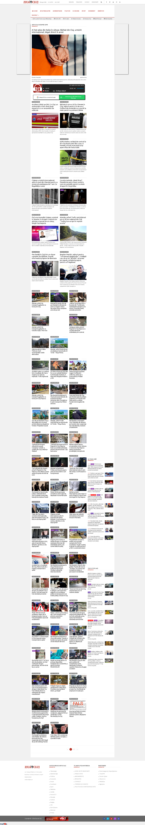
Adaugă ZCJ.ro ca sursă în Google (47, 97)
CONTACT (78, 781)
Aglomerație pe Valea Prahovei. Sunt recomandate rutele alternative (38, 351)
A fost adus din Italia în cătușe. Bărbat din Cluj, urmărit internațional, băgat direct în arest (57, 31)
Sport (84, 11)
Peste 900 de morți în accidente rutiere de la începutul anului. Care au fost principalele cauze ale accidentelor (40, 616)
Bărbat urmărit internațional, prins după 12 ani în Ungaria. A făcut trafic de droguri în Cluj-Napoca (77, 494)
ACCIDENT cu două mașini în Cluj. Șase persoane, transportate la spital (40, 638)
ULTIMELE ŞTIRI (45, 11)
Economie (76, 11)
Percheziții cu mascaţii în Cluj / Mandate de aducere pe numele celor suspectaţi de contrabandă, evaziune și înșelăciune (77, 424)
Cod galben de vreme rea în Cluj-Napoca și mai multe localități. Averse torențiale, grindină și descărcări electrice (95, 497)
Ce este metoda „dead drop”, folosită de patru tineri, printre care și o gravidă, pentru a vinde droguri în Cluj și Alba (72, 183)
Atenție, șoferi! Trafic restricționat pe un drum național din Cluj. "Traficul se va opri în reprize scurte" (73, 220)
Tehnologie (53, 771)
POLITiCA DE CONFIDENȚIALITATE (85, 786)
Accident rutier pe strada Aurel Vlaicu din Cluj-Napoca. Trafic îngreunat (95, 490)
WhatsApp (95, 2)
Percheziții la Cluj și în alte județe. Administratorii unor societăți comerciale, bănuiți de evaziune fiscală (40, 494)
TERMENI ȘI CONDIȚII (81, 784)
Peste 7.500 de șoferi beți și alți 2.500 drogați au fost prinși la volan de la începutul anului (59, 615)
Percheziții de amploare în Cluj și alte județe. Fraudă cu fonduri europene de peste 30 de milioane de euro (59, 639)
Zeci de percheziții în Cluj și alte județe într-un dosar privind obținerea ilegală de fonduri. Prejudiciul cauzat (40, 423)
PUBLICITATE (79, 773)
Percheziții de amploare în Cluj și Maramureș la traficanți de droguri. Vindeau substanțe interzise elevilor (58, 568)
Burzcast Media (78, 822)
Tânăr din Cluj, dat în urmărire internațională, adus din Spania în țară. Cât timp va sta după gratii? (40, 516)
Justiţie (52, 792)
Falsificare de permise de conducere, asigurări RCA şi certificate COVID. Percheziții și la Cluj (58, 713)
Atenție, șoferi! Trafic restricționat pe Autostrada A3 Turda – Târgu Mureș (59, 422)
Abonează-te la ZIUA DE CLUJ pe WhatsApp (73, 97)
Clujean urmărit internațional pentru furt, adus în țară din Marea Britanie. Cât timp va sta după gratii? (39, 543)
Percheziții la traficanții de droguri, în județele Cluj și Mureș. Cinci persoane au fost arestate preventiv (40, 591)
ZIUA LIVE (58, 18)
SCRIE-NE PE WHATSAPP (82, 771)
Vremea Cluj (87, 18)
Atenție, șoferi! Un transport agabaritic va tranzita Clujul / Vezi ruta (39, 328)
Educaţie (52, 797)
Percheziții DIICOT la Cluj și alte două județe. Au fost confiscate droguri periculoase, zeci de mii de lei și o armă (40, 663)
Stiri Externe (53, 807)
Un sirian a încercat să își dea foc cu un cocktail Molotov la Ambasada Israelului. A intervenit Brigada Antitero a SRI (59, 375)
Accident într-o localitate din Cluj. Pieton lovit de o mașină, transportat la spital (39, 567)
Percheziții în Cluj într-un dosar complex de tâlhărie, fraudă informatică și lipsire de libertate (44, 256)
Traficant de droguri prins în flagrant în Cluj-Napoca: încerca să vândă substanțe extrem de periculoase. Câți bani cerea (59, 448)
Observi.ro (102, 779)
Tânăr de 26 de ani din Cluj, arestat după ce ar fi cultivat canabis (77, 590)
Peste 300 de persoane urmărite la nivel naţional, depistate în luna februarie (58, 493)
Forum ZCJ (53, 794)
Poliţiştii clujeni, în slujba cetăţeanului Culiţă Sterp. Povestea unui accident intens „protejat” (58, 688)
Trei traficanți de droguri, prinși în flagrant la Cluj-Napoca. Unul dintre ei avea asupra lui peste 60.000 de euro (40, 471)
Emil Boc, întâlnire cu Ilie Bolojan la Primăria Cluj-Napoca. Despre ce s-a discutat (95, 653)
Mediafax (102, 781)
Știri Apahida (108, 18)
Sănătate (101, 11)
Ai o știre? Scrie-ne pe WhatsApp (42, 18)
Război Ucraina (77, 18)
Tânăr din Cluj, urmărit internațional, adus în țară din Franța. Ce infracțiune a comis (77, 470)
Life (51, 805)
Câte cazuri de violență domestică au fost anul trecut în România (76, 515)
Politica (52, 776)
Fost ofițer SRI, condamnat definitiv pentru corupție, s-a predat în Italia (58, 736)
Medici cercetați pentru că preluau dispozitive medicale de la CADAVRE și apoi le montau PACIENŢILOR (58, 663)
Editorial (52, 810)
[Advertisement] (100, 446)
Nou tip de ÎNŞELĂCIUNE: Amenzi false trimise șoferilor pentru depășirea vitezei (77, 713)
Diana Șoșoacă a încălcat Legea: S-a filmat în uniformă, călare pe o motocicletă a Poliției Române (76, 375)
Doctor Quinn (103, 776)
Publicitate (79, 2)
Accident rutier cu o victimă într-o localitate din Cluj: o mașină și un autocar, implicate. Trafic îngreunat (40, 374)
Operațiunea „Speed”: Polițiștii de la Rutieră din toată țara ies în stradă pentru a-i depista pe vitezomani (77, 640)
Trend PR (102, 773)
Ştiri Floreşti (98, 18)
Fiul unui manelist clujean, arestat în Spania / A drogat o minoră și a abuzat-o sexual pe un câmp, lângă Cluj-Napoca (45, 220)
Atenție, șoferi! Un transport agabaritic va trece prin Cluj (39, 304)
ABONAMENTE (79, 776)
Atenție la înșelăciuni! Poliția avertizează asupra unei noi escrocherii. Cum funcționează (58, 470)
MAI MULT (35, 15)
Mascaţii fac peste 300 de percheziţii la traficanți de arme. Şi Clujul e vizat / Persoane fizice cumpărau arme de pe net (58, 306)
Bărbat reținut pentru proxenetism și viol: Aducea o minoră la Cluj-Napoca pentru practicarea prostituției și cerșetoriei (77, 448)
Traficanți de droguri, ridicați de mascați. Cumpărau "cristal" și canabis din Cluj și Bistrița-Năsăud (40, 448)
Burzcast (71, 822)
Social (52, 781)
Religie (52, 802)
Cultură (52, 799)
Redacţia (71, 2)
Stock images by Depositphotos (108, 771)
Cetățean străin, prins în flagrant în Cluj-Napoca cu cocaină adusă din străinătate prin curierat (77, 329)
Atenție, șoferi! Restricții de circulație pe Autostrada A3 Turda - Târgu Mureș (58, 350)
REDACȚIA (78, 779)
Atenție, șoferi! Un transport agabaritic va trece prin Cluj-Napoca (39, 396)
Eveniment (91, 11)
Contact (87, 2)
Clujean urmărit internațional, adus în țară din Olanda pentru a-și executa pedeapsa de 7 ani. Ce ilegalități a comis (45, 183)
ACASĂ (35, 11)
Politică (67, 11)
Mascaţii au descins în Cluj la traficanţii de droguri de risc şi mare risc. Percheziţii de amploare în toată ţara (77, 688)
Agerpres (102, 784)
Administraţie (57, 11)
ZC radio (66, 18)
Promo (52, 812)
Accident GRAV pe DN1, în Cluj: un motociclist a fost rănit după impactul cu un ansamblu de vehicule (45, 107)
